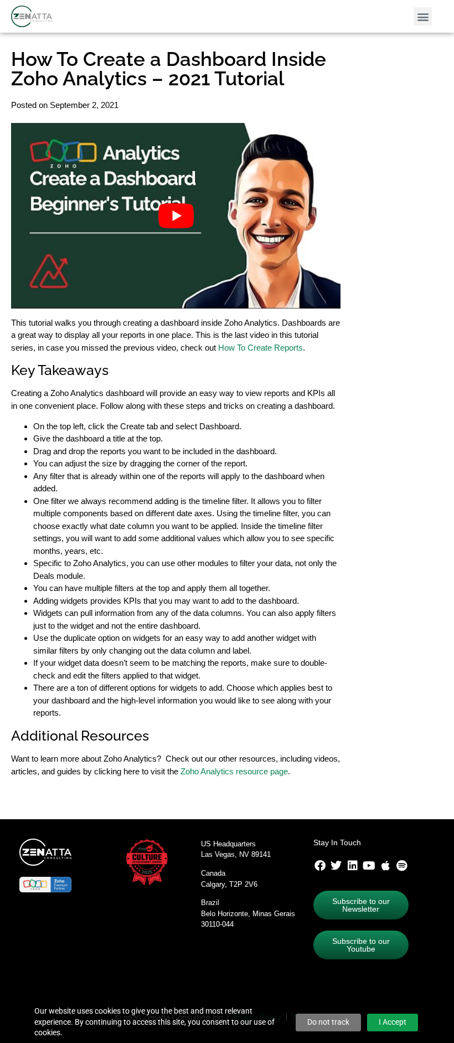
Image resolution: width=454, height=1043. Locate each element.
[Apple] (385, 866)
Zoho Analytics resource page (234, 771)
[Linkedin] (353, 866)
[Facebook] (320, 866)
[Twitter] (336, 866)
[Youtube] (369, 866)
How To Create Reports (260, 347)
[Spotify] (402, 866)
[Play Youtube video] (176, 216)
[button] (423, 16)
